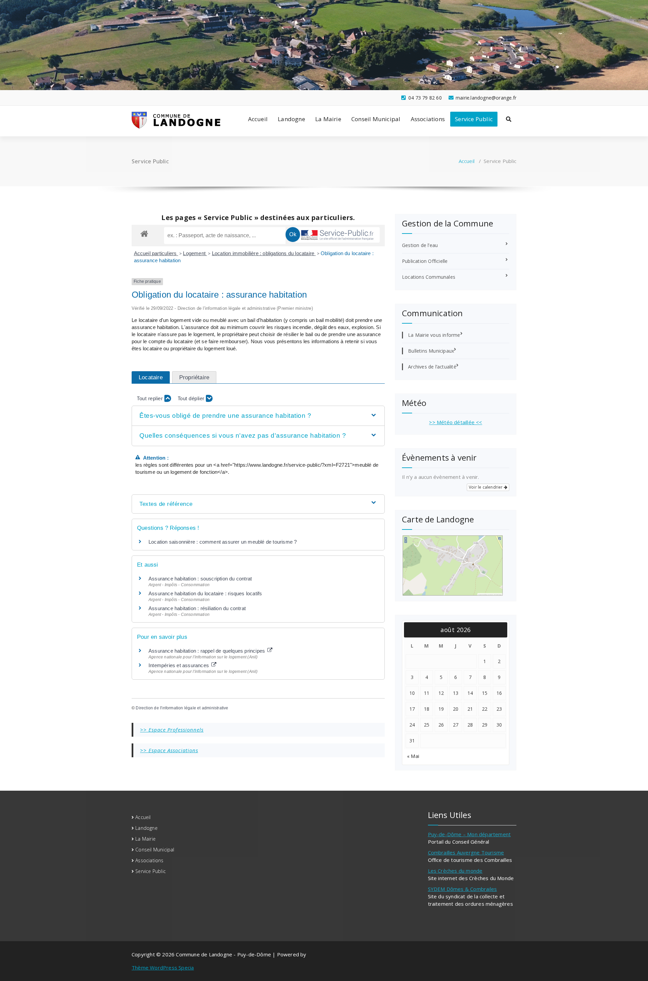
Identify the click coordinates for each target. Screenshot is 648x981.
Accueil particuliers (156, 253)
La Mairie (328, 119)
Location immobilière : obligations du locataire (264, 253)
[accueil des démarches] (144, 233)
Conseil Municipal (375, 119)
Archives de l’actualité (432, 366)
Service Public (474, 119)
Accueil (258, 119)
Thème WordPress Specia (163, 967)
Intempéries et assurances (179, 665)
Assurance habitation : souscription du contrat (200, 578)
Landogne (291, 119)
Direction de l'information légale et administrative (182, 708)
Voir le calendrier (486, 487)
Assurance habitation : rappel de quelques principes (207, 651)
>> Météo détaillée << (455, 422)
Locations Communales (428, 277)
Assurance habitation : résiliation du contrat (197, 608)
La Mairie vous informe (434, 335)
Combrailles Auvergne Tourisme (466, 852)
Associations (428, 119)
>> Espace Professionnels (172, 729)
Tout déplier (192, 398)
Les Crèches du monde (455, 870)
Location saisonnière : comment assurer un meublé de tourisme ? (222, 542)
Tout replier (150, 398)
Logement (195, 253)
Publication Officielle (425, 261)
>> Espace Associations (169, 750)
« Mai (413, 756)
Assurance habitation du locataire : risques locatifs (205, 593)
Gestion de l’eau (420, 245)
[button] (258, 416)
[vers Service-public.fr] (337, 235)
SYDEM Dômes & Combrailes (462, 888)
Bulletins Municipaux (431, 351)
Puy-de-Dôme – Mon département (469, 834)
